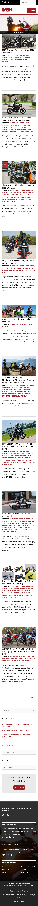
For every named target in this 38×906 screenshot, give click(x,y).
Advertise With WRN (27, 867)
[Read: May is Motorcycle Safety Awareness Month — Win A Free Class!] (19, 245)
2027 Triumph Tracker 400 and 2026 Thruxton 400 (18, 51)
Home (4, 867)
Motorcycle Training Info (13, 268)
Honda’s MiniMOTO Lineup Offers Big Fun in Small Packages (17, 582)
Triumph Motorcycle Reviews (21, 132)
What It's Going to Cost (23, 661)
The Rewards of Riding (11, 270)
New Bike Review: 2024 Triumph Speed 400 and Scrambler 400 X (16, 118)
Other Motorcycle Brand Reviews (16, 394)
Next (33, 697)
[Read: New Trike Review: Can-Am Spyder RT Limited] (19, 502)
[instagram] (5, 2)
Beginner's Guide (27, 266)
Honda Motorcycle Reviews (16, 592)
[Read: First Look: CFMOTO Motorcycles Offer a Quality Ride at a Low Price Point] (19, 431)
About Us (5, 870)
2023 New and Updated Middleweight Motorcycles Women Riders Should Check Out (18, 380)
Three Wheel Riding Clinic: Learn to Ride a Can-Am (18, 186)
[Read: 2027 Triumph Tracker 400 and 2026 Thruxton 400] (19, 42)
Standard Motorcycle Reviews (14, 396)
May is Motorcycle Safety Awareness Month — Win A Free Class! (18, 261)
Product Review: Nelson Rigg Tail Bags (16, 731)
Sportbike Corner (9, 460)
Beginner (16, 55)
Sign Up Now (19, 787)
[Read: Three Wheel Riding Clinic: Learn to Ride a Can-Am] (19, 172)
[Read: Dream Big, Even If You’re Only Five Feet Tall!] (19, 311)
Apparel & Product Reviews (23, 657)
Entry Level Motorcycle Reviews (16, 56)
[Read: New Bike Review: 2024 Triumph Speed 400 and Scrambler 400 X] (19, 105)
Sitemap (23, 870)
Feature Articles (9, 390)
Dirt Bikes (24, 324)
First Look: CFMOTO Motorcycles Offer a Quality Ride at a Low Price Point (17, 446)
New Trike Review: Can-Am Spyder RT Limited (17, 514)
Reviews (5, 132)
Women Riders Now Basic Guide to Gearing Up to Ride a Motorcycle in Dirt (18, 651)
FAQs (4, 872)
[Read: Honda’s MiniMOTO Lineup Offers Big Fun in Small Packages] (19, 572)
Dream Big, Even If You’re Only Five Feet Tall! (18, 320)
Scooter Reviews (16, 595)
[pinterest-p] (9, 2)
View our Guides (8, 837)
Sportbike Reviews (24, 460)
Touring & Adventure (11, 530)
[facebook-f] (2, 2)
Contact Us (24, 872)
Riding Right (12, 199)
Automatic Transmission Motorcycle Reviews (17, 191)
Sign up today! (7, 855)
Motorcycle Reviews (22, 129)
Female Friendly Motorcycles (21, 525)
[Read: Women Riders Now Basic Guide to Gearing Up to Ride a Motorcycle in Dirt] (19, 637)
